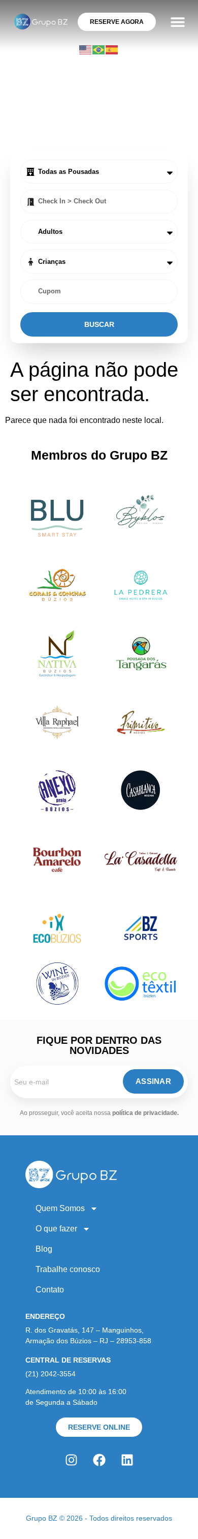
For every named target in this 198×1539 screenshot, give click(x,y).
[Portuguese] (99, 49)
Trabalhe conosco (68, 1269)
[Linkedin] (127, 1459)
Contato (50, 1289)
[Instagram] (71, 1459)
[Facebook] (99, 1459)
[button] (177, 21)
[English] (85, 49)
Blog (44, 1249)
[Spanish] (112, 49)
